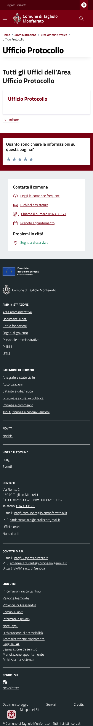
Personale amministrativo (21, 339)
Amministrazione (25, 34)
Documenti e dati (15, 318)
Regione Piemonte (16, 5)
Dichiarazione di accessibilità (23, 632)
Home (6, 34)
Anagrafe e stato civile (19, 377)
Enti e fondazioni (15, 325)
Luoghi (7, 459)
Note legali (10, 625)
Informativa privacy (16, 618)
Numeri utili (11, 533)
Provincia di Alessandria (19, 605)
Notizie (8, 435)
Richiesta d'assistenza (18, 659)
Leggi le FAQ (12, 644)
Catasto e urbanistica (18, 391)
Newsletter (11, 687)
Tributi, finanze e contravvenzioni (26, 412)
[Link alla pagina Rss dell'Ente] (5, 681)
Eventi (7, 466)
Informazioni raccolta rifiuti (22, 591)
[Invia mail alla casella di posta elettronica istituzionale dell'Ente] (40, 512)
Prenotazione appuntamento (23, 654)
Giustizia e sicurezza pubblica (23, 398)
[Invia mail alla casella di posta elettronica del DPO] (31, 557)
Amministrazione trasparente (24, 638)
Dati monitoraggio (15, 704)
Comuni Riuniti (13, 612)
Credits (79, 704)
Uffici (6, 353)
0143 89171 (25, 505)
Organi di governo (15, 332)
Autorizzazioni (12, 384)
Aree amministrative (17, 312)
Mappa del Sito (30, 709)
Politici (7, 346)
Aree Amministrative (54, 34)
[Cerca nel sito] (80, 18)
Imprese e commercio (18, 405)
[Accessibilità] (11, 714)
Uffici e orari (11, 526)
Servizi (51, 704)
